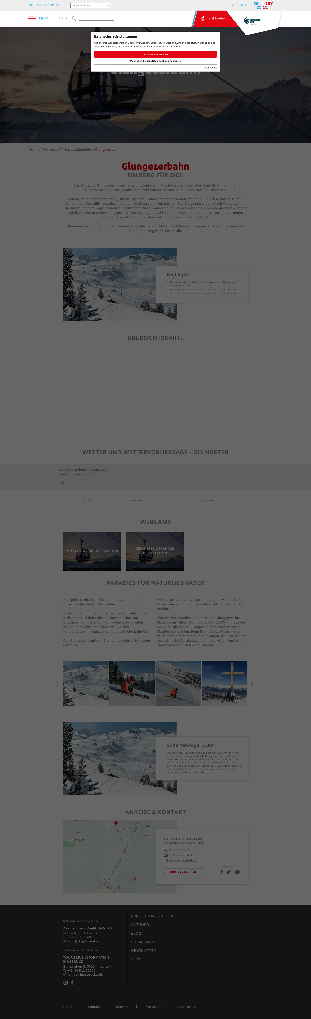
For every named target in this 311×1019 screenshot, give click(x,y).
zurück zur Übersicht (44, 5)
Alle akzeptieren (155, 54)
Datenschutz (210, 67)
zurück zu (239, 5)
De (61, 18)
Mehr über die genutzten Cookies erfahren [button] (154, 61)
